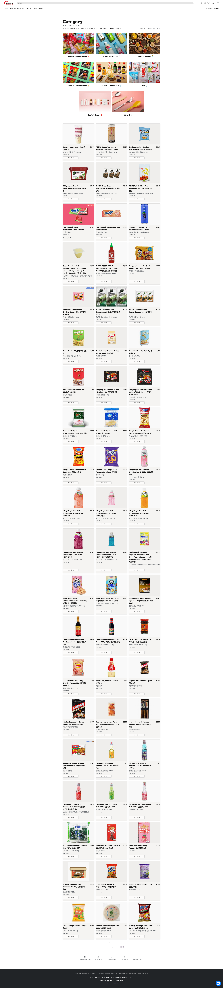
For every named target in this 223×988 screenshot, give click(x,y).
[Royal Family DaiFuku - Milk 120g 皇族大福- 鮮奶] (111, 417)
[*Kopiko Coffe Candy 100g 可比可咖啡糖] (144, 667)
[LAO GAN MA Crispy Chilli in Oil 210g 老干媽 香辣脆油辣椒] (144, 626)
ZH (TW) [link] (111, 980)
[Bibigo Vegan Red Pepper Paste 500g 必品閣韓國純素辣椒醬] (78, 172)
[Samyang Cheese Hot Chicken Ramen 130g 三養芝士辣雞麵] (144, 252)
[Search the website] (191, 3)
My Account (98, 959)
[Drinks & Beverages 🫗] (111, 43)
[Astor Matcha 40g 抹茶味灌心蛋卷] (78, 337)
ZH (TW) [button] (207, 3)
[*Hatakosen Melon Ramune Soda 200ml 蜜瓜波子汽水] (111, 791)
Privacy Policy (140, 973)
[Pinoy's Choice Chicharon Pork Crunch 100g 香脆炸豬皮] (144, 417)
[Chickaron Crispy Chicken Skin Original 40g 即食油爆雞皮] (144, 134)
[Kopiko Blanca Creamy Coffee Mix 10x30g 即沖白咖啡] (111, 337)
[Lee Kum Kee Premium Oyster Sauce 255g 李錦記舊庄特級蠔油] (111, 626)
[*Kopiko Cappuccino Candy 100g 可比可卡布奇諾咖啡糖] (78, 708)
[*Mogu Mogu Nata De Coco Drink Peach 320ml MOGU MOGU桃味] (78, 497)
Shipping (121, 973)
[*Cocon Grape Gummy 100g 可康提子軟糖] (144, 871)
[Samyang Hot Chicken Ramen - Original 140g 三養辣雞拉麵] (111, 376)
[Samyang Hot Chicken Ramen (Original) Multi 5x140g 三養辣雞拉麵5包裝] (144, 376)
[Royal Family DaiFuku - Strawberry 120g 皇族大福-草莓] (78, 417)
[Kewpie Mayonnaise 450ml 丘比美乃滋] (78, 134)
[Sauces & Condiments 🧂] (111, 72)
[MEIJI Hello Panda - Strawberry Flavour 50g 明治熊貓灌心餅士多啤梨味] (78, 585)
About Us (13, 8)
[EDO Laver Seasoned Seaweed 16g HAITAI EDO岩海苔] (78, 832)
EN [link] (108, 980)
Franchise (101, 973)
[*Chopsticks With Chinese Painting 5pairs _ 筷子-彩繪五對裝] (144, 708)
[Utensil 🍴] (128, 101)
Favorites (125, 959)
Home (6, 8)
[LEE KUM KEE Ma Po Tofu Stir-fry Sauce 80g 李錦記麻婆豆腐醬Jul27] (144, 585)
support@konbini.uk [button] (212, 8)
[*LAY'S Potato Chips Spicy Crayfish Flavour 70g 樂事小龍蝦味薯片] (78, 667)
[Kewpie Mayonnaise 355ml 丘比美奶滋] (111, 667)
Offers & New (38, 8)
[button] (8, 3)
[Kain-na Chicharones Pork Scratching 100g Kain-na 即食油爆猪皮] (111, 708)
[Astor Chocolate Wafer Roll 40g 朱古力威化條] (78, 376)
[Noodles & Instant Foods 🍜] (78, 72)
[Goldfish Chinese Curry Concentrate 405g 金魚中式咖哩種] (78, 871)
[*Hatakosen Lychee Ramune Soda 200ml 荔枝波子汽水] (144, 791)
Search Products (85, 959)
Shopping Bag (137, 959)
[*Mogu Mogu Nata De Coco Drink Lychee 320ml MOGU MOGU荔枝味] (111, 497)
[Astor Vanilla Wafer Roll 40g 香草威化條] (144, 337)
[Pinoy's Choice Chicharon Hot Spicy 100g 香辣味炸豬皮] (78, 456)
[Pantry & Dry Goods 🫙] (144, 43)
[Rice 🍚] (144, 72)
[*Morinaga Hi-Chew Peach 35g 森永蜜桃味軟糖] (111, 214)
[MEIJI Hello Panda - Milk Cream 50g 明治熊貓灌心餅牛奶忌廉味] (111, 585)
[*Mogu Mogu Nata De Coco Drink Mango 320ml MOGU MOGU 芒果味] (144, 497)
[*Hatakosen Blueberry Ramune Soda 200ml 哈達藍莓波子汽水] (144, 750)
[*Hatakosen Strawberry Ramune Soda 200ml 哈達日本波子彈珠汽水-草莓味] (78, 791)
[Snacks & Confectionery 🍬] (78, 43)
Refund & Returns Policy (111, 973)
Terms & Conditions (130, 973)
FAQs (146, 973)
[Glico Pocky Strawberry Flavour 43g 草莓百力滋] (144, 832)
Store (70, 25)
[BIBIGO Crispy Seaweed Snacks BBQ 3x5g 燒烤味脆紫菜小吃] (111, 172)
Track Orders (111, 959)
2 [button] (112, 947)
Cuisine (28, 8)
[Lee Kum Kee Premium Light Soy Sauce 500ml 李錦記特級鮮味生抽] (78, 626)
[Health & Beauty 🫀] (95, 101)
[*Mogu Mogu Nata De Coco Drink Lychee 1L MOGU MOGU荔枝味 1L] (144, 456)
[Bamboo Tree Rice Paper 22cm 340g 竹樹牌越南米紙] (111, 912)
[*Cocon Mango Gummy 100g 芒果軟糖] (78, 912)
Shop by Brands (92, 973)
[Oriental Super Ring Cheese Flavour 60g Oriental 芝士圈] (111, 456)
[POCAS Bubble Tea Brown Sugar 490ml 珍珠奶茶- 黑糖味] (111, 134)
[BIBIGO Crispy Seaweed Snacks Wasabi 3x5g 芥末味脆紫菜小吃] (111, 296)
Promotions (84, 973)
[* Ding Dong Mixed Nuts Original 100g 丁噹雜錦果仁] (111, 871)
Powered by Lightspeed (111, 983)
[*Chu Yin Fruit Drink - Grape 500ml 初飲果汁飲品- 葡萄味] (144, 214)
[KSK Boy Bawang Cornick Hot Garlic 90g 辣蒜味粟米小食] (144, 912)
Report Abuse (119, 980)
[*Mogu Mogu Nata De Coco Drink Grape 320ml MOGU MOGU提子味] (78, 539)
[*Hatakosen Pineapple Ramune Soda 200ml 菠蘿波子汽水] (111, 750)
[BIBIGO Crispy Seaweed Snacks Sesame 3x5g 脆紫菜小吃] (144, 296)
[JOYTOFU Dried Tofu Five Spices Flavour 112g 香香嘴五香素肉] (144, 172)
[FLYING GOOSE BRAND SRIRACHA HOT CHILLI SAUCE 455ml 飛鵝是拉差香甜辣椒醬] (111, 252)
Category (20, 8)
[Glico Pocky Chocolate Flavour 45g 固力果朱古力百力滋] (111, 832)
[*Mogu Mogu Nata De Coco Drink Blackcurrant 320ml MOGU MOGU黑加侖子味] (111, 539)
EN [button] (202, 3)
